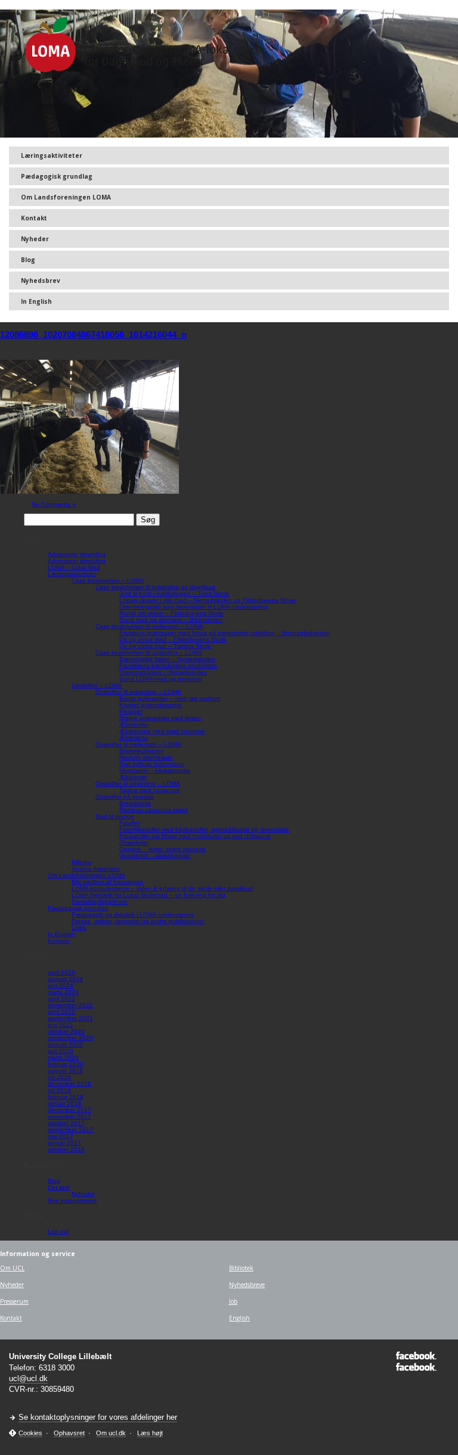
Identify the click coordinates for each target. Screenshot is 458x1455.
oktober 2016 (66, 1149)
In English (36, 301)
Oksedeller (133, 842)
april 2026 (61, 972)
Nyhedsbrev (40, 280)
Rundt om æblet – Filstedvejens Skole (171, 613)
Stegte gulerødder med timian (160, 718)
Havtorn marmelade (146, 757)
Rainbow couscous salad (153, 809)
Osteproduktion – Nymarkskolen (163, 672)
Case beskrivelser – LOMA (108, 580)
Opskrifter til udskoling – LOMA (137, 783)
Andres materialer (96, 868)
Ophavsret (69, 1433)
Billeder (82, 862)
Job (233, 1301)
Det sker (59, 1187)
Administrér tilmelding (77, 554)
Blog (28, 260)
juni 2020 (60, 1051)
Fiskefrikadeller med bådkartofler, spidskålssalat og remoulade (204, 829)
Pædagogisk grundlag (56, 176)
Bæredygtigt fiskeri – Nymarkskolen (167, 659)
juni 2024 (60, 985)
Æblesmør (133, 777)
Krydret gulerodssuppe (150, 705)
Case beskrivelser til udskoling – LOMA (148, 652)
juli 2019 (59, 1077)
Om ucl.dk (111, 1433)
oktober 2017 (66, 1123)
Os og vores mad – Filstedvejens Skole (173, 639)
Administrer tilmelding (77, 560)
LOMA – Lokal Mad (74, 567)
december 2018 (69, 1083)
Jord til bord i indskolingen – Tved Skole (174, 593)
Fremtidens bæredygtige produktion (168, 665)
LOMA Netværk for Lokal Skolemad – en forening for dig (148, 895)
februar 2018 (65, 1096)
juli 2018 (59, 1090)
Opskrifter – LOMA (97, 685)
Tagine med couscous (149, 790)
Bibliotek (241, 1268)
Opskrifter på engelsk (124, 796)
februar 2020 (65, 1064)
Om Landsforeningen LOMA (66, 197)
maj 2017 (60, 1136)
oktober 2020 (66, 1031)
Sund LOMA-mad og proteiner (160, 678)
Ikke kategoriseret (72, 1200)
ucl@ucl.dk (28, 1378)
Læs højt (150, 1433)
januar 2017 (64, 1142)
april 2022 (61, 1011)
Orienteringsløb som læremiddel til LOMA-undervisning (193, 606)
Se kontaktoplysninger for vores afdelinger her (97, 1417)
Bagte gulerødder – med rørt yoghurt (169, 698)
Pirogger (131, 711)
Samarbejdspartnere (100, 901)
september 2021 (70, 1018)
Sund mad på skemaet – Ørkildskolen (170, 619)
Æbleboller (133, 724)
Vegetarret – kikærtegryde (154, 770)
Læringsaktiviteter (51, 155)
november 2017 (69, 1116)
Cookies (30, 1433)
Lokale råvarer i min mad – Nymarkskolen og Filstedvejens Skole (207, 600)
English (239, 1318)
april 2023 (61, 998)
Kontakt (34, 218)
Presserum (14, 1301)
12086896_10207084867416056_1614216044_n (93, 334)
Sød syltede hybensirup (151, 764)
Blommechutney (141, 750)
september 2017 (70, 1129)
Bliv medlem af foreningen (107, 881)
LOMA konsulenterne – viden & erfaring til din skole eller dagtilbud (162, 888)
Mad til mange (114, 816)
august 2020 (65, 1044)
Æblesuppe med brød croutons (162, 731)
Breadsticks (135, 803)
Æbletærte (133, 737)
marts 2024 (63, 992)
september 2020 (70, 1038)
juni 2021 (60, 1024)
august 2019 (65, 1070)
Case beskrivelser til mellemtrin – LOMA (149, 626)
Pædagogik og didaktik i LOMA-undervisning (133, 914)
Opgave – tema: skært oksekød (162, 849)
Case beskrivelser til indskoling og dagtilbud (155, 587)
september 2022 (70, 1005)
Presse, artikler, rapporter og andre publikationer (138, 921)
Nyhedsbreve (247, 1284)
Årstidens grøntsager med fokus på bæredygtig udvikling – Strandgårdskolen (224, 633)
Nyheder (35, 239)
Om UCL (12, 1268)
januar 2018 (64, 1103)
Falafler (129, 823)
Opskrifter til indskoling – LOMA (138, 691)
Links (79, 927)
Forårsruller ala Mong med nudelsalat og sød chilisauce (195, 836)
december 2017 (69, 1110)
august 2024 (65, 979)
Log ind (58, 1231)
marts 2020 (63, 1057)
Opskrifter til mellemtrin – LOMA (138, 744)
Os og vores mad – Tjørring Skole (165, 646)
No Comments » (54, 504)
